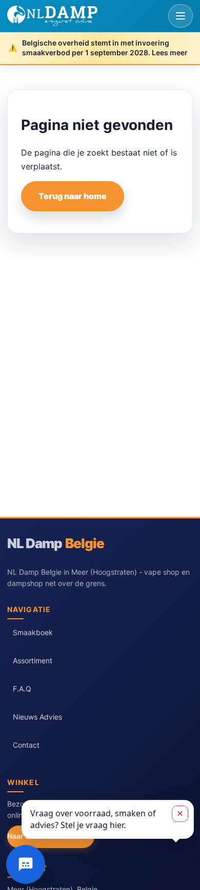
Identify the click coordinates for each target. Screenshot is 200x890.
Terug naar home (72, 196)
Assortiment (32, 660)
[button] (108, 819)
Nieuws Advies (37, 716)
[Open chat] (25, 864)
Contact (26, 745)
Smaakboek (33, 632)
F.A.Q (22, 688)
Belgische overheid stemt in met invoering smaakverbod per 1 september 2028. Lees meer (105, 47)
